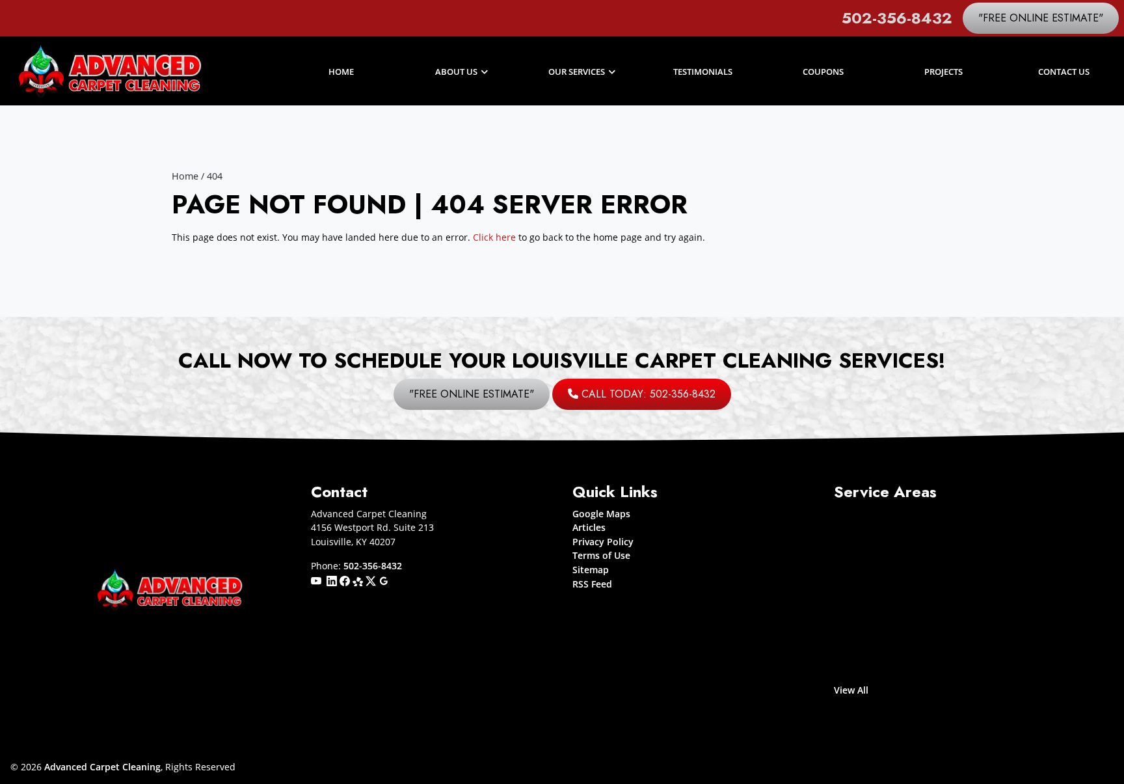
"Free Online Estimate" (1040, 17)
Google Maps (601, 513)
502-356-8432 (897, 18)
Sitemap (590, 569)
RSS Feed (592, 584)
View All (851, 690)
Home (185, 176)
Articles (589, 527)
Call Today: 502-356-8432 (647, 393)
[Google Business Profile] (384, 580)
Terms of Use (601, 555)
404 (214, 176)
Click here (494, 237)
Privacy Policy (603, 541)
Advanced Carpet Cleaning (102, 767)
